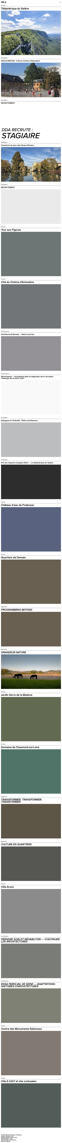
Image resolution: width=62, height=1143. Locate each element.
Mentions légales (5, 1141)
